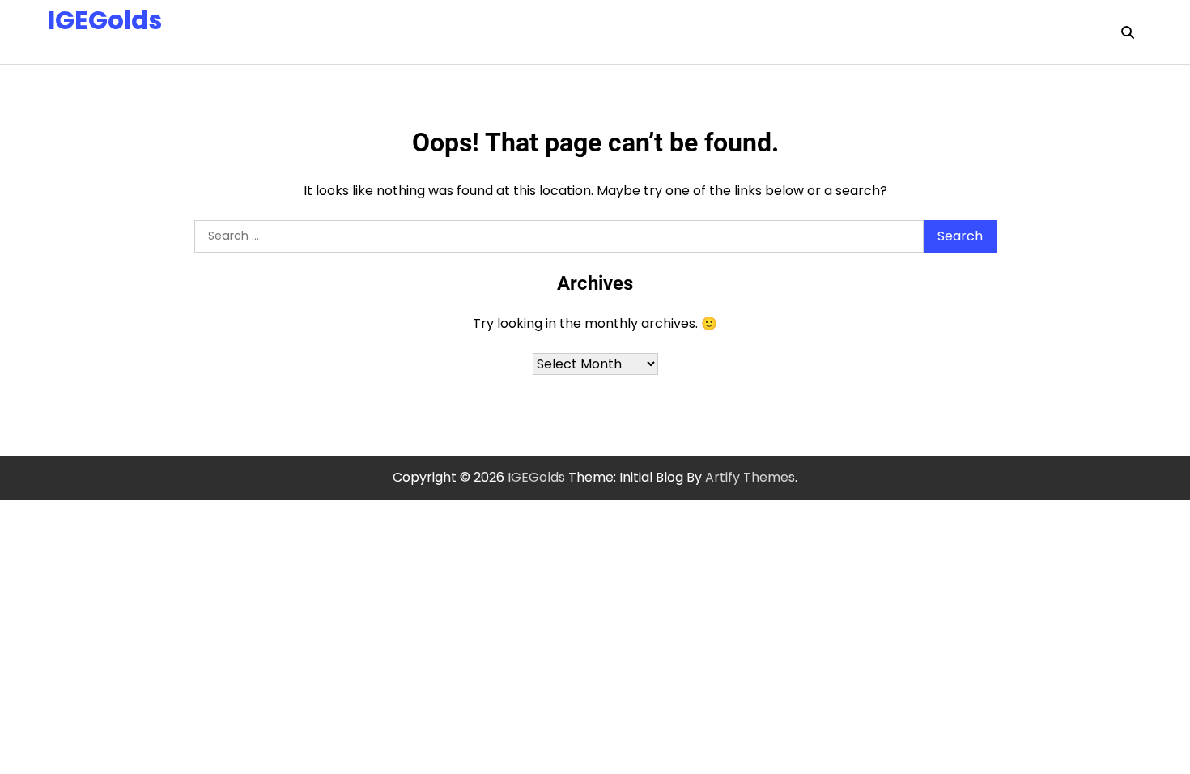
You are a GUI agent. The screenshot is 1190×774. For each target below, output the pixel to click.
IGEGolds (105, 20)
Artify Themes (750, 477)
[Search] (1127, 32)
